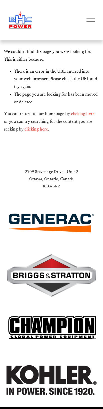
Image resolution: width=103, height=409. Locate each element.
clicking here (82, 114)
